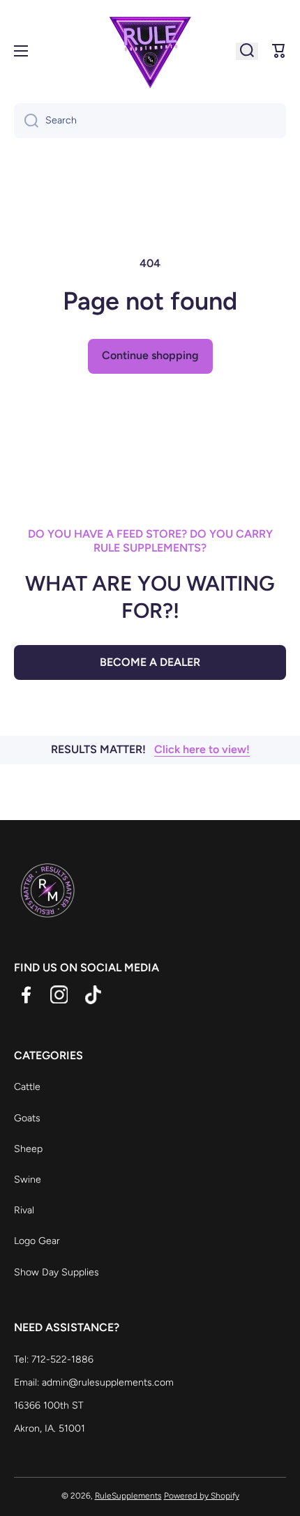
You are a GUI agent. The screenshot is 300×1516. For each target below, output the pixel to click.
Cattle (27, 1087)
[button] (279, 51)
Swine (27, 1179)
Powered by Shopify (201, 1496)
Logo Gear (37, 1241)
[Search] (26, 120)
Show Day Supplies (56, 1272)
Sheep (28, 1149)
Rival (24, 1210)
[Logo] (150, 51)
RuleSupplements (128, 1496)
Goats (27, 1118)
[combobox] (150, 120)
